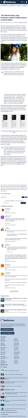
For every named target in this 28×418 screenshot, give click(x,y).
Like (11, 241)
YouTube (5, 367)
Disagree (13, 241)
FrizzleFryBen (8, 272)
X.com (4, 345)
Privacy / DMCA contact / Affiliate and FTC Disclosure (9, 412)
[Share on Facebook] (26, 197)
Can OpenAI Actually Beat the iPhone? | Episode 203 (15, 408)
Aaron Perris (16, 360)
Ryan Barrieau (16, 356)
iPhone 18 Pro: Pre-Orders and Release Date (14, 304)
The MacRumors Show (9, 389)
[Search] (24, 2)
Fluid (15, 416)
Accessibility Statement (4, 414)
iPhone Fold (12, 5)
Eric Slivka (16, 338)
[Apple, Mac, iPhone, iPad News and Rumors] (9, 3)
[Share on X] (23, 197)
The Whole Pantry (6, 193)
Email (1, 345)
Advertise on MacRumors (7, 333)
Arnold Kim (3, 338)
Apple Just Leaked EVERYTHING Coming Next (14, 374)
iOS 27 (18, 5)
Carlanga (7, 227)
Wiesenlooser (7, 264)
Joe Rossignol (24, 305)
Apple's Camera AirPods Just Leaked (12, 370)
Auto (20, 416)
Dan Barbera (3, 356)
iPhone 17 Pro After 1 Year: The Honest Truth (13, 386)
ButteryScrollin (8, 215)
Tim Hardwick (23, 300)
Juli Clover (2, 343)
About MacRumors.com (7, 329)
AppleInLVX (7, 244)
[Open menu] (1, 2)
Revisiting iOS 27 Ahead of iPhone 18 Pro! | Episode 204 (15, 404)
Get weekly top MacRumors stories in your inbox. (14, 200)
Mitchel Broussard (23, 22)
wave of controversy (11, 25)
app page (16, 158)
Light (22, 416)
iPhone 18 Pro (4, 5)
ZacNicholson (7, 208)
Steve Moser (3, 360)
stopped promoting (21, 162)
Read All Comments (14, 291)
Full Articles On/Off (10, 416)
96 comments (3, 197)
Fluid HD (17, 416)
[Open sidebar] (26, 2)
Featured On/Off (3, 416)
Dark (25, 416)
